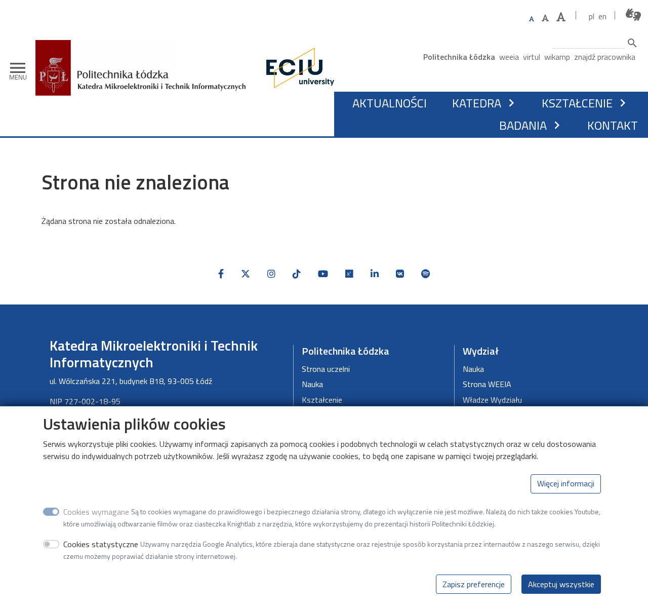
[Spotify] (425, 274)
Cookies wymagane (96, 511)
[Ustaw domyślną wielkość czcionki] (531, 19)
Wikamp (557, 57)
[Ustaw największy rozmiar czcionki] (561, 17)
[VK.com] (400, 274)
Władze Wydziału (492, 400)
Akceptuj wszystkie (561, 584)
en (602, 16)
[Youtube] (323, 274)
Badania (523, 125)
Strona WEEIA (487, 384)
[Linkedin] (375, 274)
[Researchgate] (349, 274)
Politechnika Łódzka (459, 57)
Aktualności (389, 103)
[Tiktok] (297, 274)
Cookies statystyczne (100, 544)
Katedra (476, 103)
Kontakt (612, 125)
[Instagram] (271, 274)
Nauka (312, 384)
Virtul (531, 57)
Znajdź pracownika (604, 57)
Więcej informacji (565, 483)
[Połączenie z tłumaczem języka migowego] (634, 15)
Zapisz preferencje (473, 584)
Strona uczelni (326, 369)
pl (591, 16)
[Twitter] (245, 274)
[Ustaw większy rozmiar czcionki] (545, 18)
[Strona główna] (144, 47)
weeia (509, 57)
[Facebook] (221, 274)
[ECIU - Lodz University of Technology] (297, 68)
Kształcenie (577, 103)
